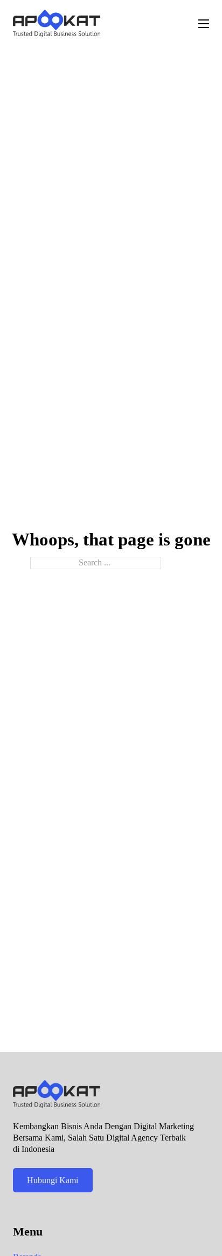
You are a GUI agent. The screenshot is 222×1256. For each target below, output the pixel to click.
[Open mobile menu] (203, 23)
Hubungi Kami (52, 1180)
